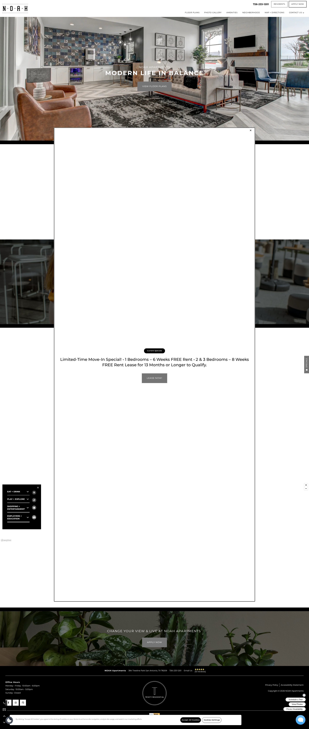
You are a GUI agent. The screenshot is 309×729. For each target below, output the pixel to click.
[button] (9, 720)
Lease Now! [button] (154, 378)
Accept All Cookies (191, 720)
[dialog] (154, 364)
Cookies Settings (212, 720)
